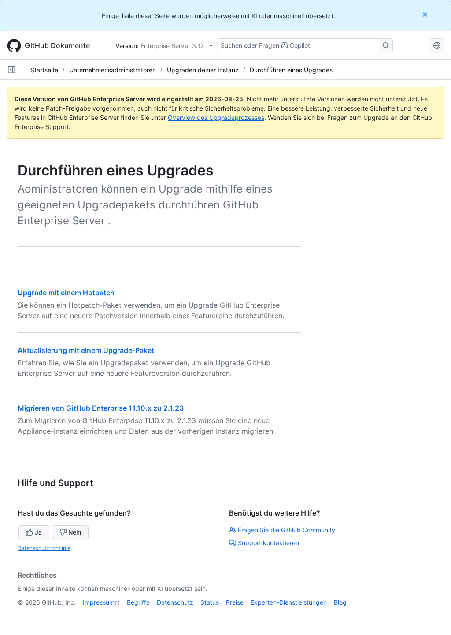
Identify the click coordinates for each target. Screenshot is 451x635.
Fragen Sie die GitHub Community (286, 530)
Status (209, 602)
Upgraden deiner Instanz (203, 70)
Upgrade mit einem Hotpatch (66, 292)
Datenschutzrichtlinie (44, 548)
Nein (74, 532)
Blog (340, 602)
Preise (235, 602)
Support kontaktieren (268, 542)
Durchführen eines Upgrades (291, 70)
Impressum (99, 602)
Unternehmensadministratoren (112, 70)
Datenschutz (175, 602)
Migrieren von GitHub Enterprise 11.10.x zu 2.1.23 (101, 408)
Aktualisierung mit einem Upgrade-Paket (86, 350)
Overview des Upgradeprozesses (216, 117)
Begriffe (138, 602)
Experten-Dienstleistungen (289, 602)
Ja (38, 532)
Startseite (44, 70)
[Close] (426, 14)
